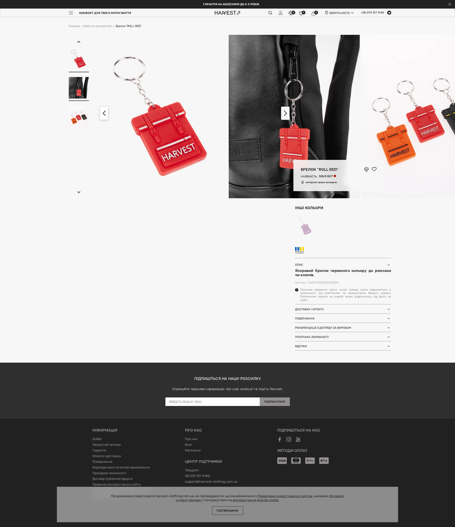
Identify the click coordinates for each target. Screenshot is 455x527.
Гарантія (99, 451)
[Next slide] (285, 113)
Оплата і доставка (106, 456)
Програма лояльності (109, 473)
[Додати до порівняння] (366, 169)
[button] (79, 42)
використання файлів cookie (255, 500)
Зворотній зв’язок (106, 445)
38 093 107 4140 (197, 476)
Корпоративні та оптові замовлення (121, 468)
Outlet (96, 439)
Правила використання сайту (116, 485)
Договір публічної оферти (112, 479)
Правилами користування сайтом (284, 496)
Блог (188, 445)
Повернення (102, 462)
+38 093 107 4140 (372, 12)
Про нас (191, 439)
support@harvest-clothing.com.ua (211, 482)
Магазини (193, 451)
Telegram (192, 470)
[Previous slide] (104, 113)
